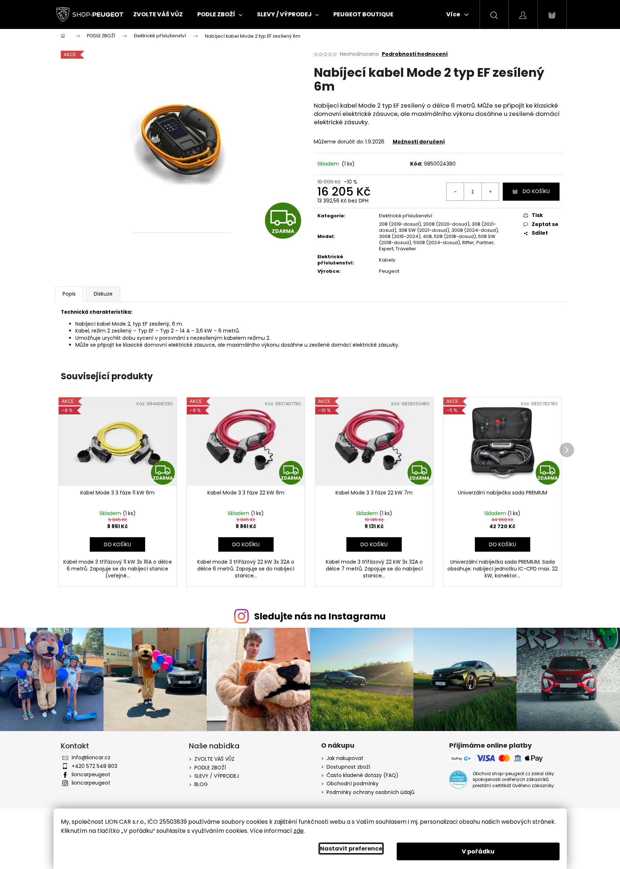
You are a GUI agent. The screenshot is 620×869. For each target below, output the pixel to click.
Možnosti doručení (419, 141)
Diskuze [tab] (103, 293)
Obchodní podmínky (352, 783)
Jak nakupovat (344, 758)
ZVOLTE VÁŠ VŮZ (214, 759)
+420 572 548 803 (94, 766)
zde (299, 831)
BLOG (201, 784)
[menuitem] (158, 14)
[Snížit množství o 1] (455, 191)
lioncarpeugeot (91, 774)
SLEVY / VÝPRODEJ (216, 776)
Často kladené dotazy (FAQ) (362, 775)
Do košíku (536, 191)
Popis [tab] (69, 293)
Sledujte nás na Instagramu (320, 616)
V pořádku (478, 851)
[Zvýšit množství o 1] (490, 191)
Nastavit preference (351, 848)
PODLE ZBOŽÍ (210, 767)
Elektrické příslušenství (405, 215)
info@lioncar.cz (91, 757)
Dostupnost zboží (348, 767)
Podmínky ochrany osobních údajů (370, 792)
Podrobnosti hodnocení (415, 54)
